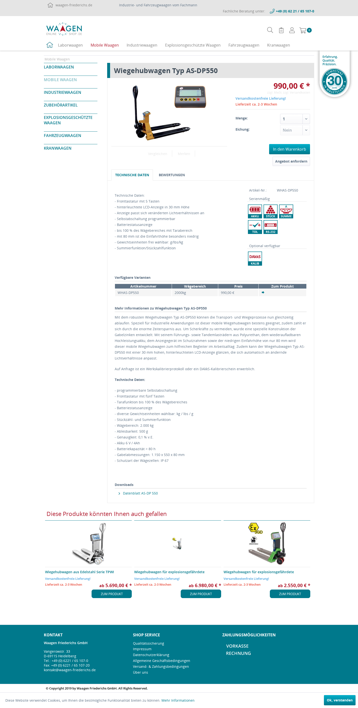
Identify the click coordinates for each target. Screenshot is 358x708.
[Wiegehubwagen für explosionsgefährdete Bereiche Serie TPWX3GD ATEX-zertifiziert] (267, 543)
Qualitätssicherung (148, 643)
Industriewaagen (62, 92)
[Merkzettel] (281, 30)
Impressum (142, 649)
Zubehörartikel (61, 105)
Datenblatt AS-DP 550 (140, 493)
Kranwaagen (58, 148)
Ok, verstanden (340, 700)
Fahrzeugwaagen (62, 135)
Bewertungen (172, 175)
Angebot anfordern (291, 161)
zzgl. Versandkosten (296, 92)
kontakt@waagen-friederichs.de (70, 670)
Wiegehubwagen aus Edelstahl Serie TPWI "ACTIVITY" (79, 572)
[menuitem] (270, 30)
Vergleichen (157, 153)
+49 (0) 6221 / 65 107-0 (70, 660)
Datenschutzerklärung (151, 654)
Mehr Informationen (178, 700)
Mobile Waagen (60, 79)
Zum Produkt (112, 594)
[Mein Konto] (292, 30)
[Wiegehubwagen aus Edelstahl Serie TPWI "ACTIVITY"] (88, 543)
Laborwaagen (59, 67)
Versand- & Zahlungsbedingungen (161, 666)
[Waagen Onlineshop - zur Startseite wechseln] (64, 29)
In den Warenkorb (289, 149)
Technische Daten (132, 175)
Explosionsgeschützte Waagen (68, 120)
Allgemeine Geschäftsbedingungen (161, 660)
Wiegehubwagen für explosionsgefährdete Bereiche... (169, 572)
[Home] (49, 45)
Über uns (140, 672)
